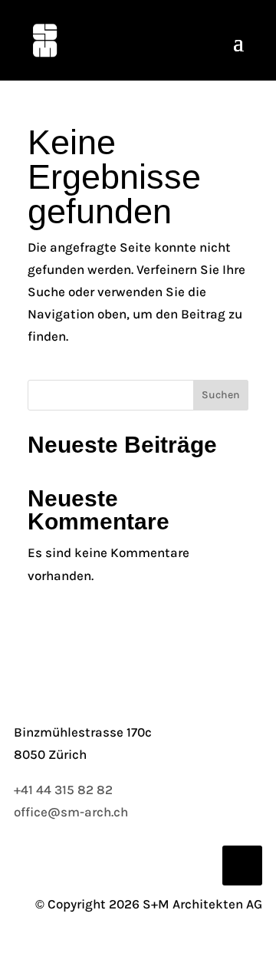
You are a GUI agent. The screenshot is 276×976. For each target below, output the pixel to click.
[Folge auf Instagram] (242, 865)
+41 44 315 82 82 (63, 789)
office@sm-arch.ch (71, 811)
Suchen (221, 394)
